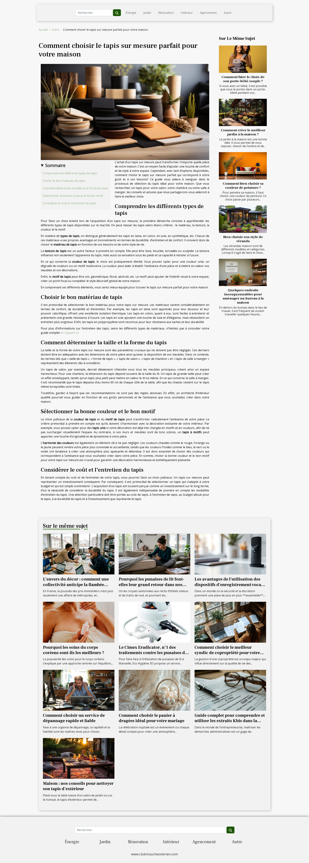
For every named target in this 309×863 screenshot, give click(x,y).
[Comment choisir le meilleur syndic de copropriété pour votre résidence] (230, 622)
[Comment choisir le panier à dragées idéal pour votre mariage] (154, 690)
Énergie (131, 13)
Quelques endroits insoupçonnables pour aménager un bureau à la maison (243, 296)
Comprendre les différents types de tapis (70, 173)
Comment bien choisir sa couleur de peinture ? (243, 185)
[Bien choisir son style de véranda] (243, 219)
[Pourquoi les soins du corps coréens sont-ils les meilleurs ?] (78, 622)
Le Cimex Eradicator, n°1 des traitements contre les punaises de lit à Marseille (153, 653)
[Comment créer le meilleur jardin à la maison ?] (243, 112)
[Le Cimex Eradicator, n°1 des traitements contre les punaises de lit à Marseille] (154, 622)
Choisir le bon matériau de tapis (64, 181)
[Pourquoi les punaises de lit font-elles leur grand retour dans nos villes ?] (154, 554)
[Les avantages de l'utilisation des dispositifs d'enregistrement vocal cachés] (230, 554)
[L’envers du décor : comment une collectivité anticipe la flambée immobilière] (78, 554)
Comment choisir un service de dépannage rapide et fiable (74, 718)
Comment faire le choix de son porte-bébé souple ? (243, 79)
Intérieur (187, 13)
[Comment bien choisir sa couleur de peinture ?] (243, 165)
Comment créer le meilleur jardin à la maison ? (243, 132)
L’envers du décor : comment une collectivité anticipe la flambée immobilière (76, 584)
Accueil (43, 30)
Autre (227, 13)
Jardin (147, 13)
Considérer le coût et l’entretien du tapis (69, 203)
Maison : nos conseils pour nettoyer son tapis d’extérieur (78, 786)
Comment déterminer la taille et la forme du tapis (75, 188)
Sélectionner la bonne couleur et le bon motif (73, 196)
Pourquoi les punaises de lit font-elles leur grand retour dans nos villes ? (151, 584)
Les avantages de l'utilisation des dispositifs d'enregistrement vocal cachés (229, 584)
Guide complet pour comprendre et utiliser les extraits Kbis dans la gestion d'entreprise (230, 721)
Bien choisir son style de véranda (243, 239)
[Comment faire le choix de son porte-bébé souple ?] (243, 59)
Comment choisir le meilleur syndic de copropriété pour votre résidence (227, 653)
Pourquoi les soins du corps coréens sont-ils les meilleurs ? (73, 650)
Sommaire (55, 165)
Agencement (208, 13)
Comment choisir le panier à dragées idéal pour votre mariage (151, 718)
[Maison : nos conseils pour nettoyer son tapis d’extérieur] (78, 758)
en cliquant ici (69, 333)
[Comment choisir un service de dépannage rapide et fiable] (78, 690)
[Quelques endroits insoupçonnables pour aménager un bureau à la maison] (243, 272)
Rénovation (166, 13)
